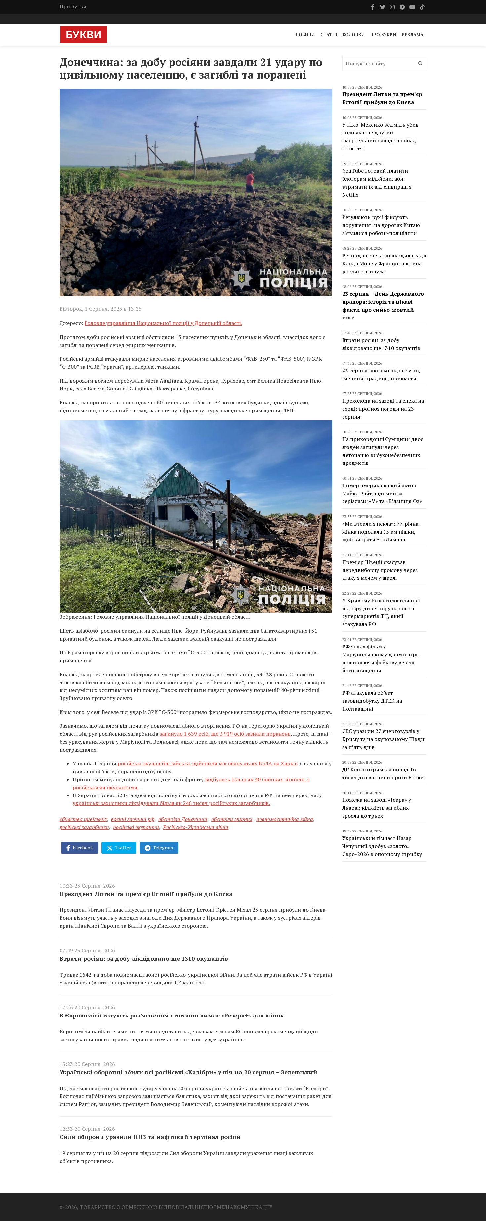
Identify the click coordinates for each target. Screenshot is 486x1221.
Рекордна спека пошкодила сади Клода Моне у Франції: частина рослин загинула (384, 263)
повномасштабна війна (284, 819)
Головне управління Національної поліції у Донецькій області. (163, 323)
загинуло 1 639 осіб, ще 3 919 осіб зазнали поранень (225, 733)
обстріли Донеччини (182, 819)
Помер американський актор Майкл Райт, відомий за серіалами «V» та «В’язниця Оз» (382, 493)
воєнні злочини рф (132, 819)
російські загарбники (84, 827)
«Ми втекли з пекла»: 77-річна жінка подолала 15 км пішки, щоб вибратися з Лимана (380, 531)
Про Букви (73, 6)
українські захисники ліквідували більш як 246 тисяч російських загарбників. (171, 803)
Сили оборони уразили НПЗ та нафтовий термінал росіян (150, 1137)
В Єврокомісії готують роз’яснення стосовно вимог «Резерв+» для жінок (172, 1015)
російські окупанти (136, 827)
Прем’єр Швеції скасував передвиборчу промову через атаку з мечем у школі (380, 569)
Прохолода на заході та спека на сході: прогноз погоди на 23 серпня (383, 408)
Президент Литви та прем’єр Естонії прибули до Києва (146, 894)
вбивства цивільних (83, 819)
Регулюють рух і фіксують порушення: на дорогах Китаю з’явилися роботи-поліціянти (381, 225)
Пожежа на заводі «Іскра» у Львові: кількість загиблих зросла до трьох (376, 807)
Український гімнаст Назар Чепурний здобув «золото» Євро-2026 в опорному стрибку (382, 846)
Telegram (162, 847)
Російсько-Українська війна (195, 827)
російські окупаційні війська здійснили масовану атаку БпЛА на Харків (207, 763)
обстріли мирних (231, 819)
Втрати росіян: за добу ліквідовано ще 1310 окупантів (144, 958)
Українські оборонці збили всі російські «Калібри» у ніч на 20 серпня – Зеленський (188, 1072)
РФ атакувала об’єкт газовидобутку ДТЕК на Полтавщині (372, 700)
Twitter (122, 847)
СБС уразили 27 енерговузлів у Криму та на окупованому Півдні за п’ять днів (383, 739)
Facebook (82, 847)
